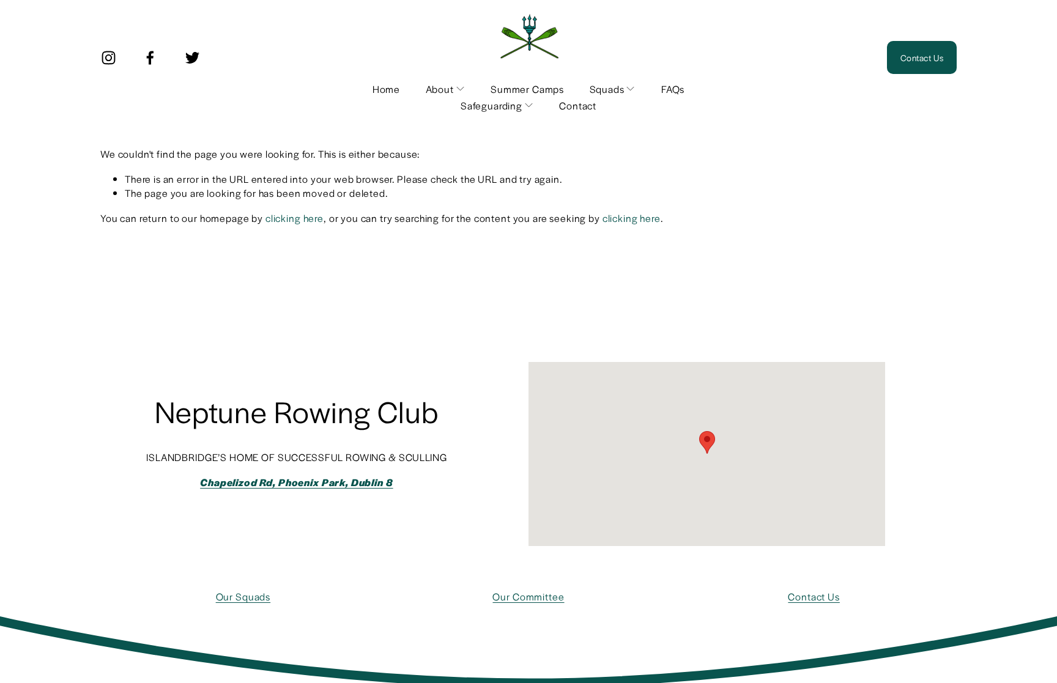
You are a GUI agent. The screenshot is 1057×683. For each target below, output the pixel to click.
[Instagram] (108, 58)
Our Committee (528, 596)
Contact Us (921, 57)
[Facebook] (150, 58)
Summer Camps (527, 89)
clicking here (294, 218)
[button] (707, 442)
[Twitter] (192, 58)
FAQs (672, 89)
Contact (577, 105)
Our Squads (243, 596)
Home (386, 89)
